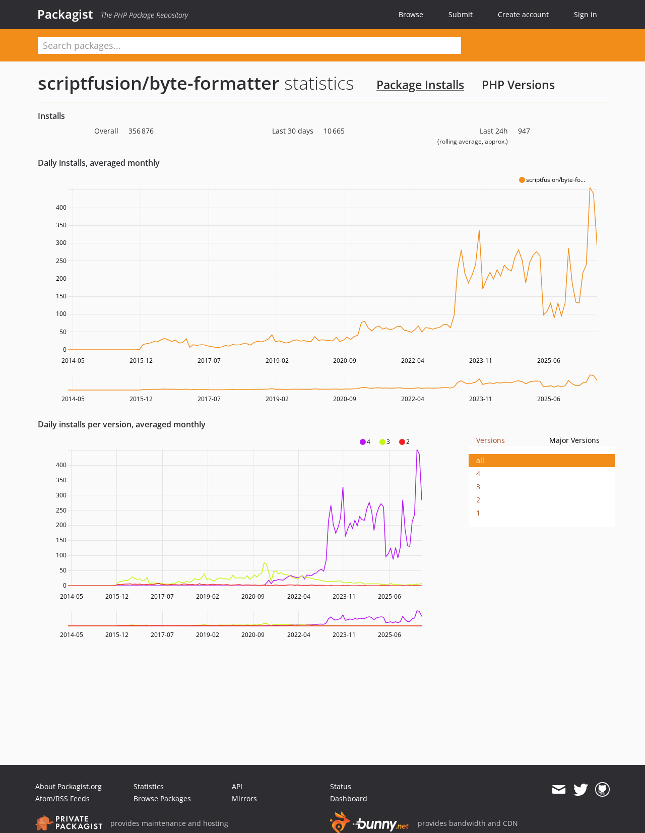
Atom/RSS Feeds (62, 798)
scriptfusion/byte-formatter (159, 83)
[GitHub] (602, 790)
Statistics (149, 786)
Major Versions (574, 440)
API (237, 786)
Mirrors (244, 798)
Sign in (585, 14)
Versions (490, 440)
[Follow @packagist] (580, 790)
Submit (460, 14)
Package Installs (420, 85)
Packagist (65, 14)
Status (340, 786)
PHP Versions (518, 85)
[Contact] (558, 790)
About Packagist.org (68, 786)
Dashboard (348, 798)
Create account (523, 14)
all (480, 460)
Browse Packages (162, 798)
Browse (411, 14)
